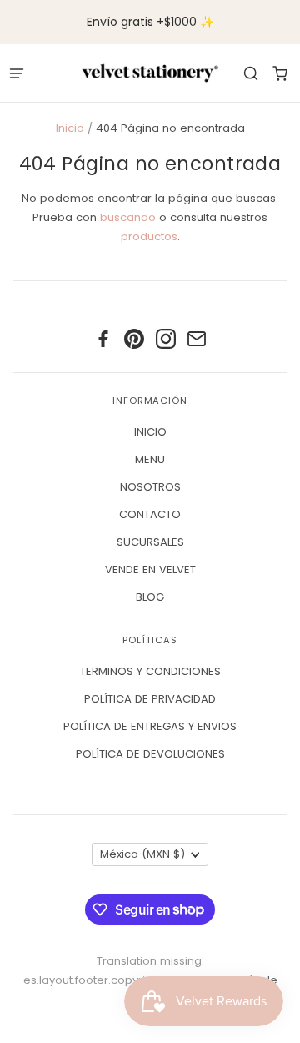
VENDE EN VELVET (150, 569)
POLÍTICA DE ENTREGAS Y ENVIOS (150, 726)
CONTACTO (150, 514)
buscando (128, 217)
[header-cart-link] (279, 73)
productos (149, 236)
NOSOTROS (150, 487)
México (142, 854)
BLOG (150, 597)
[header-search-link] (250, 73)
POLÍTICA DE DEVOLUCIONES (150, 754)
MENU (150, 459)
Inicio (70, 128)
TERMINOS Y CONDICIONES (150, 671)
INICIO (150, 432)
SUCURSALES (150, 542)
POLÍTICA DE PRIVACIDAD (150, 699)
